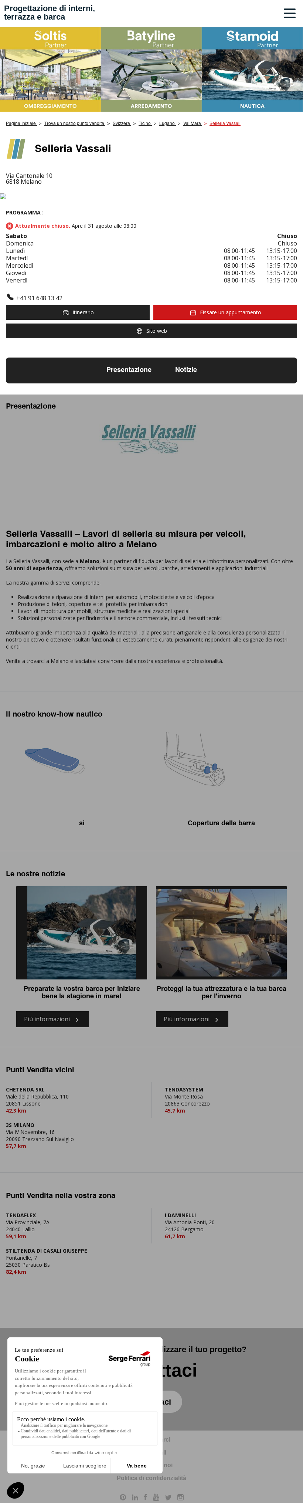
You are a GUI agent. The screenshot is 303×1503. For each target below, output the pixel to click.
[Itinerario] (151, 196)
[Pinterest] (123, 1498)
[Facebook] (145, 1498)
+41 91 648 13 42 (39, 298)
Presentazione (129, 370)
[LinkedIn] (135, 1498)
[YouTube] (156, 1498)
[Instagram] (180, 1498)
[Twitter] (168, 1498)
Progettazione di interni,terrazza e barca (49, 12)
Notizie (186, 370)
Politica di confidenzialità (151, 1478)
